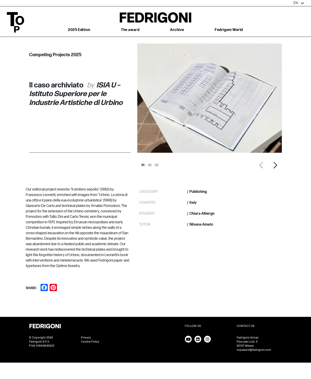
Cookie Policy (90, 341)
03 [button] (156, 164)
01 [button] (143, 164)
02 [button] (150, 164)
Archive (177, 30)
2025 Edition (79, 30)
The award (130, 30)
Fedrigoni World (229, 30)
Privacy (86, 337)
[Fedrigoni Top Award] (155, 17)
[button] (298, 3)
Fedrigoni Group (248, 337)
